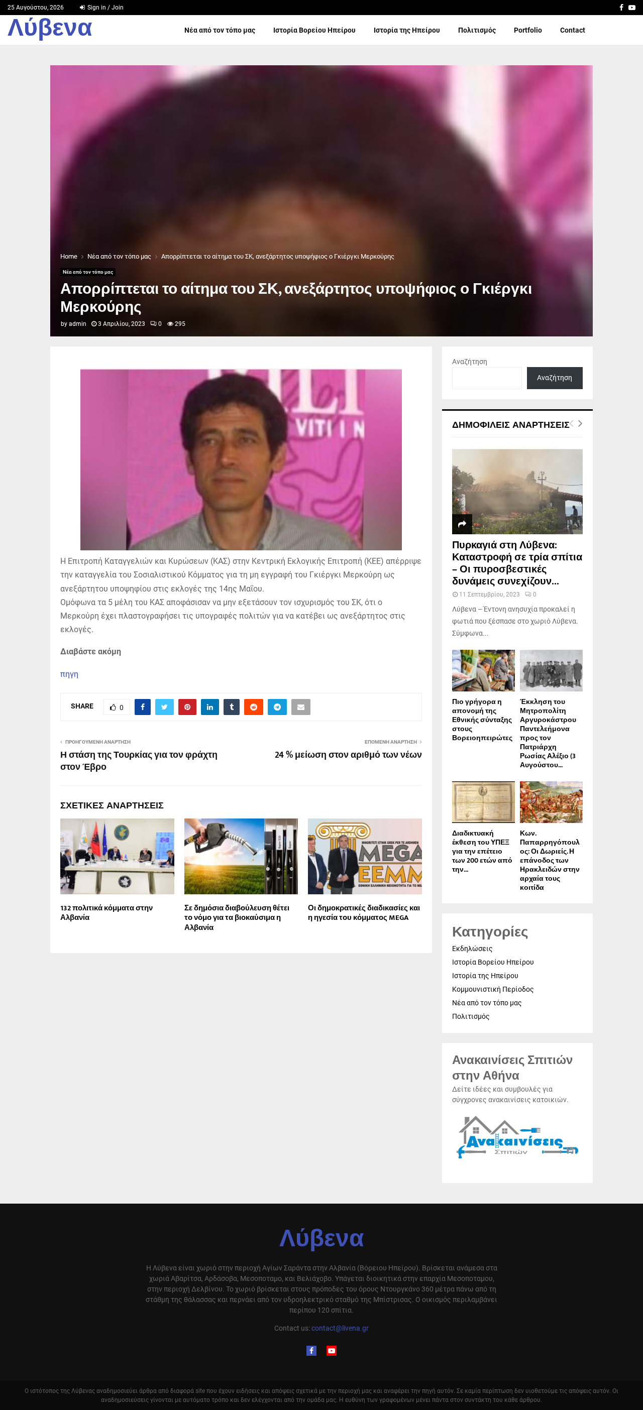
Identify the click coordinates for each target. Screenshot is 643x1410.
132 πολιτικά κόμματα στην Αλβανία (106, 913)
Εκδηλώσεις (472, 949)
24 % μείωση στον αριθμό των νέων (348, 755)
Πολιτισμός (477, 30)
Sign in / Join (105, 7)
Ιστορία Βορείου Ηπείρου (314, 30)
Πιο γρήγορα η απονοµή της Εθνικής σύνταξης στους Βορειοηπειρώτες (482, 720)
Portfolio (528, 30)
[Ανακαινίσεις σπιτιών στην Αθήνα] (517, 1159)
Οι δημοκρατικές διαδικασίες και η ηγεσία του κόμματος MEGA (364, 913)
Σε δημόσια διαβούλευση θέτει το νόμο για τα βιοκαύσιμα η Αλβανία (236, 918)
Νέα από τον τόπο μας (219, 30)
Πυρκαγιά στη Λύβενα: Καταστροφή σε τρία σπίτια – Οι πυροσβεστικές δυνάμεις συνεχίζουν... (517, 563)
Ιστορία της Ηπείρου (407, 30)
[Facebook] (311, 1351)
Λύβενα (50, 30)
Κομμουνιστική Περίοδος (493, 989)
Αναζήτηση (469, 362)
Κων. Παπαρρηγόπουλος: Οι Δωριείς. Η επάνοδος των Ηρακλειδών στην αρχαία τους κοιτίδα (550, 860)
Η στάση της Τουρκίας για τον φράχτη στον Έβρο (139, 761)
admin (77, 323)
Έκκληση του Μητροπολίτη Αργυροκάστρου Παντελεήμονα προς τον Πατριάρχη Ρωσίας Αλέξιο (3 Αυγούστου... (548, 733)
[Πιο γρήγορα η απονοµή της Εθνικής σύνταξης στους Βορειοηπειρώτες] (483, 670)
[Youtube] (332, 1351)
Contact (572, 30)
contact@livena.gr (340, 1328)
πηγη (69, 674)
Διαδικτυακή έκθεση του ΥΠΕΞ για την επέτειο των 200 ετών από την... (482, 851)
